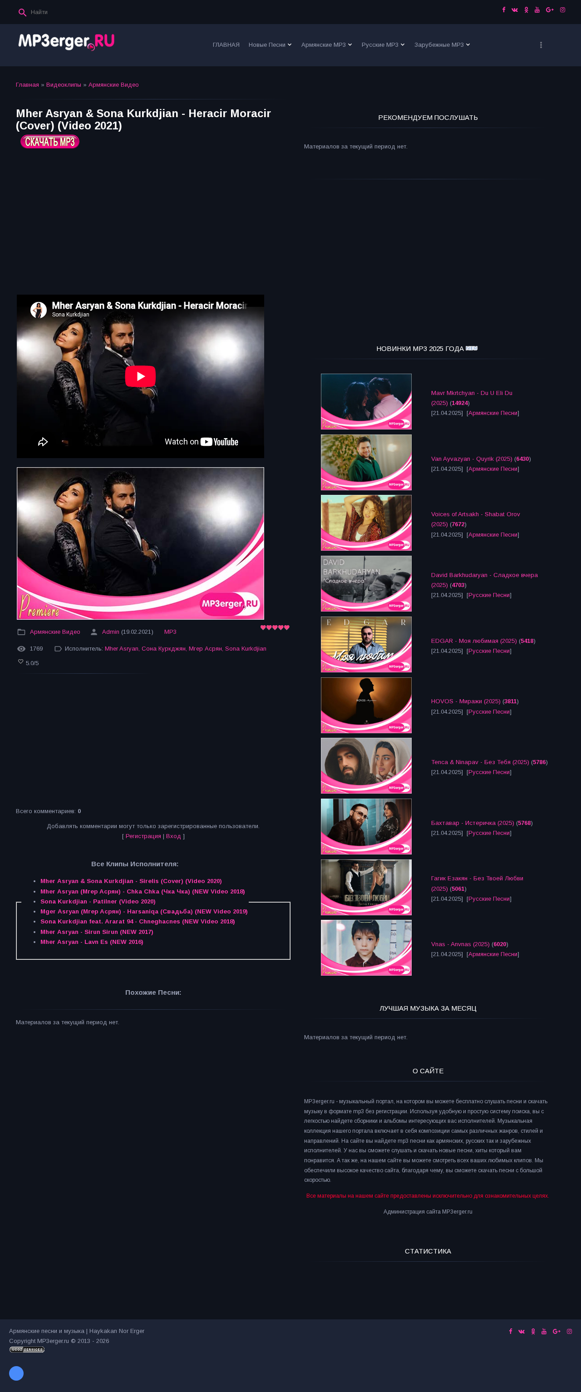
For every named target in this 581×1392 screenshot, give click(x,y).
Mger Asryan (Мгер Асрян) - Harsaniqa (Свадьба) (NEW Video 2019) (144, 911)
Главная (27, 84)
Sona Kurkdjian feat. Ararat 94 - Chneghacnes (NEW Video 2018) (137, 921)
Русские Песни (489, 595)
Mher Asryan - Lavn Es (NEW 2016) (91, 941)
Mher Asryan (121, 648)
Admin (110, 631)
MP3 (170, 631)
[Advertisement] (153, 225)
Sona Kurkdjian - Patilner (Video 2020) (98, 901)
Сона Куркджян (164, 648)
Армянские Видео (114, 84)
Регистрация (143, 836)
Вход (173, 836)
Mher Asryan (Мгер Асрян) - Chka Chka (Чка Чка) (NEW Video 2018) (142, 891)
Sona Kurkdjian (245, 648)
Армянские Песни (492, 413)
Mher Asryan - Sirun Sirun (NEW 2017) (96, 931)
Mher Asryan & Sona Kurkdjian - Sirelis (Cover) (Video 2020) (131, 881)
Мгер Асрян (205, 648)
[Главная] (67, 45)
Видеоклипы (63, 84)
